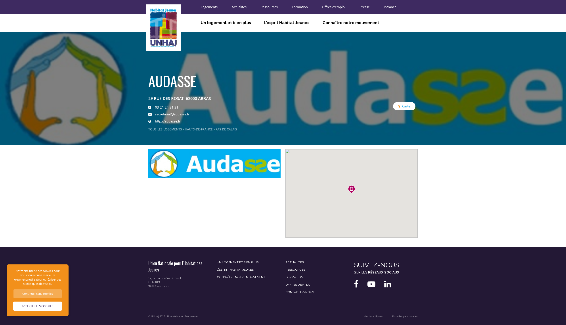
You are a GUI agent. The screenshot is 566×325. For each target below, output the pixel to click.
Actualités (239, 7)
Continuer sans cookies (37, 294)
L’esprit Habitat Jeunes (286, 22)
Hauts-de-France (199, 129)
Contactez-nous (299, 292)
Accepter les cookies (37, 306)
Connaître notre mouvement (351, 22)
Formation (300, 7)
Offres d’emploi (334, 7)
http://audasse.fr (167, 121)
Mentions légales (373, 316)
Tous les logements (165, 129)
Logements (209, 7)
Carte (406, 106)
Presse (365, 7)
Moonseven (192, 316)
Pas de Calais (226, 129)
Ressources (269, 7)
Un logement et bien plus (226, 22)
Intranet (390, 7)
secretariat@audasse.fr (172, 114)
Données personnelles (405, 316)
